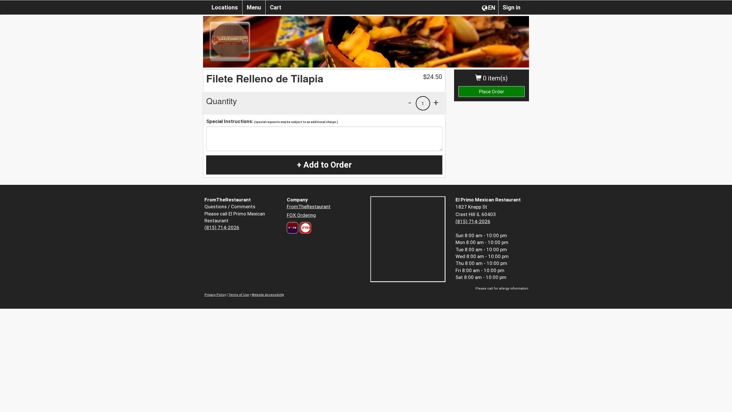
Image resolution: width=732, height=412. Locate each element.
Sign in (511, 7)
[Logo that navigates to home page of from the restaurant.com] (292, 227)
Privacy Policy (215, 295)
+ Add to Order (324, 165)
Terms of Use (238, 295)
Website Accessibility (268, 295)
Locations (225, 7)
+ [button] (436, 102)
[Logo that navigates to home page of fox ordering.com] (304, 227)
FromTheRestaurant (309, 206)
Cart (275, 7)
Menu (254, 7)
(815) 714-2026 (221, 227)
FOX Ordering (301, 215)
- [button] (409, 102)
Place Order (491, 91)
